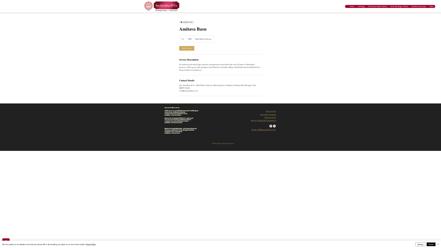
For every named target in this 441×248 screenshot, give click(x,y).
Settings (420, 244)
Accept (431, 244)
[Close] (438, 244)
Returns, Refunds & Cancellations (263, 120)
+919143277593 (176, 115)
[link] (186, 48)
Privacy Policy (271, 111)
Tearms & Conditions (268, 114)
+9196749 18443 (176, 122)
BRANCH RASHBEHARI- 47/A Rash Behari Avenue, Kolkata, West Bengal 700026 (181, 129)
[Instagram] (274, 126)
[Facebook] (270, 126)
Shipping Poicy (270, 117)
